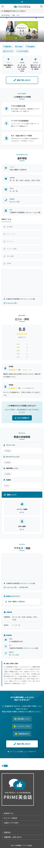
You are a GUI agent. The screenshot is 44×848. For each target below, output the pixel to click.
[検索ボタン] (41, 6)
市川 (5, 766)
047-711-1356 (14, 202)
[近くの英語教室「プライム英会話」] (22, 6)
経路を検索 (24, 587)
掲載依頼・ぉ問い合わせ (13, 837)
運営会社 (7, 832)
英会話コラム (9, 813)
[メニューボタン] (2, 6)
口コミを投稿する (23, 418)
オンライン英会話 (10, 818)
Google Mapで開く (12, 303)
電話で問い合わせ (23, 80)
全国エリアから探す (11, 823)
